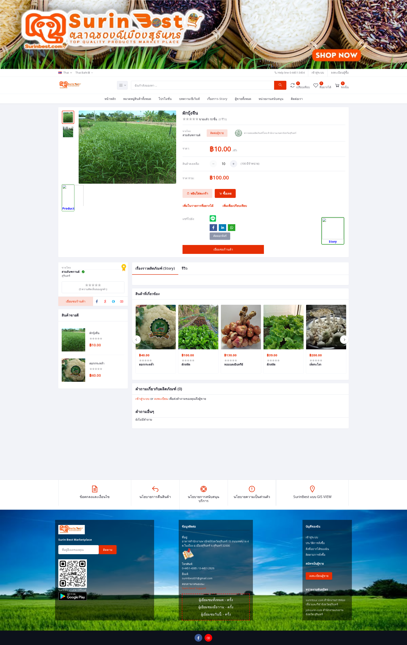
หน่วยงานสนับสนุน (271, 99)
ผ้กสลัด (271, 364)
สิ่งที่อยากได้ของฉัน (317, 549)
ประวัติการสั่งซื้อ (315, 543)
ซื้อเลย (226, 193)
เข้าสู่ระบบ (318, 72)
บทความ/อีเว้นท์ (189, 99)
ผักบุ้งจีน (94, 333)
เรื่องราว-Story (217, 99)
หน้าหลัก (110, 99)
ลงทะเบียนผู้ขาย (319, 576)
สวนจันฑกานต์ (191, 135)
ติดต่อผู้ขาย (217, 133)
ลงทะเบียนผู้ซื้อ (340, 72)
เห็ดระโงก (315, 364)
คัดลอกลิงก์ (220, 236)
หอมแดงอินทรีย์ (233, 364)
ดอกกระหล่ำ (96, 363)
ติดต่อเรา (297, 99)
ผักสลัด (186, 364)
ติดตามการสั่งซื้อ (315, 555)
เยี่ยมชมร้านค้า (223, 249)
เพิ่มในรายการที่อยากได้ (198, 206)
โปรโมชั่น (165, 99)
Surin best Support (194, 588)
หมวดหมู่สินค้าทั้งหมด (137, 99)
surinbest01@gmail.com (197, 578)
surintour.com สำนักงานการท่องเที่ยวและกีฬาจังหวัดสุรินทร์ (325, 602)
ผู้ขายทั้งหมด (243, 99)
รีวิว (184, 268)
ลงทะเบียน (161, 399)
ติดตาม (107, 550)
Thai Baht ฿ (82, 72)
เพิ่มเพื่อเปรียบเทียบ (235, 206)
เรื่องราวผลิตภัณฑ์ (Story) (155, 268)
